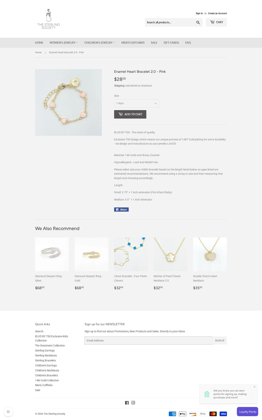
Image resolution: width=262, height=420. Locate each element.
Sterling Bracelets (45, 360)
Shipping (119, 85)
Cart (219, 22)
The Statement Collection (50, 345)
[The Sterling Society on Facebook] (127, 403)
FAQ (188, 42)
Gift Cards (171, 42)
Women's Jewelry (63, 42)
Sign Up (219, 340)
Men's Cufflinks (133, 42)
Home (39, 42)
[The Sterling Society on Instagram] (133, 403)
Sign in (199, 13)
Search (39, 331)
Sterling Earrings (45, 350)
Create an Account (217, 13)
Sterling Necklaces (46, 355)
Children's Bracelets (46, 375)
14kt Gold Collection (47, 380)
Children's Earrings (46, 365)
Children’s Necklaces (47, 370)
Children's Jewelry (98, 42)
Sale (154, 42)
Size (116, 95)
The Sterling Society (54, 413)
